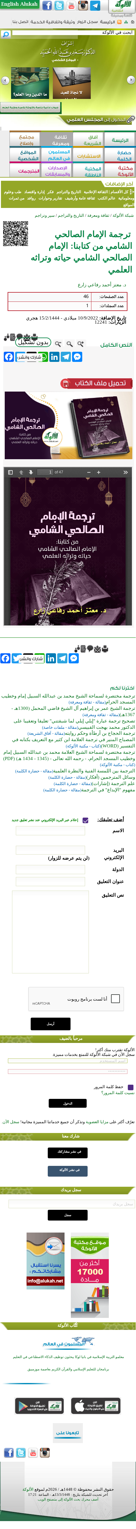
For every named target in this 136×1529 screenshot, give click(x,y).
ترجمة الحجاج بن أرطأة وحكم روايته (100, 733)
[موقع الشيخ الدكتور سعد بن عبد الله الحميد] (68, 55)
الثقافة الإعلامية (95, 192)
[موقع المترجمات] (25, 171)
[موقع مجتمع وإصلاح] (25, 140)
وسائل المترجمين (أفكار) (110, 777)
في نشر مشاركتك (69, 1151)
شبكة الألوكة (123, 215)
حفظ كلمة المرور (109, 1086)
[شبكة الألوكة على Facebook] (47, 6)
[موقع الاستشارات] (88, 155)
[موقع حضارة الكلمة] (120, 155)
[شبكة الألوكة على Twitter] (59, 6)
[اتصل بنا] (20, 23)
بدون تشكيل (33, 342)
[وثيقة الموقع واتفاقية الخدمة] (52, 24)
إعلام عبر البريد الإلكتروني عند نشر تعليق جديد (45, 820)
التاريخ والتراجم (69, 192)
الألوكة (28, 1489)
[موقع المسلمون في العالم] (57, 155)
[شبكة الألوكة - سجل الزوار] (87, 23)
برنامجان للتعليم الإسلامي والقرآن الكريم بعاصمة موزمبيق (68, 1369)
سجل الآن (11, 1121)
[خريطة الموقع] (126, 23)
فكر (50, 192)
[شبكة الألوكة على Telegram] (95, 6)
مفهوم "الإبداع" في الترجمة (108, 789)
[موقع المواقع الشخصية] (25, 155)
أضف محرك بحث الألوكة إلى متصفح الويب (68, 1499)
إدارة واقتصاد (34, 192)
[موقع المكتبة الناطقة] (88, 171)
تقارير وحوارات (50, 198)
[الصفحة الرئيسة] (132, 23)
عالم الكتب (106, 198)
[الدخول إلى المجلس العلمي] (95, 121)
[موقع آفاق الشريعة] (88, 140)
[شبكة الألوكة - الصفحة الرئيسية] (107, 24)
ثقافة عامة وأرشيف (80, 198)
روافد (31, 198)
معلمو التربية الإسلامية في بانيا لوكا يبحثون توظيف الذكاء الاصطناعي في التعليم (68, 1357)
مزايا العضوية (97, 1121)
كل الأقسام (119, 192)
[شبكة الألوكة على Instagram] (83, 6)
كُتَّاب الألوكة (68, 1325)
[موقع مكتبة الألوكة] (120, 171)
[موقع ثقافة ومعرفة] (57, 140)
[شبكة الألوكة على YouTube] (71, 6)
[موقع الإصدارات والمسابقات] (57, 171)
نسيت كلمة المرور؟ (118, 1092)
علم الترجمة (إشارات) (113, 783)
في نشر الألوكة (69, 1170)
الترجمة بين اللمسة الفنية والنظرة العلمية (94, 770)
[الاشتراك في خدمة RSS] (119, 23)
